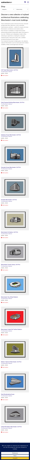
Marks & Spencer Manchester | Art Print (11, 362)
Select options (5, 75)
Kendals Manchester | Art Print (9, 199)
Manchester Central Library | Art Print (10, 264)
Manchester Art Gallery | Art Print (9, 232)
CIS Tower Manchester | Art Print (9, 70)
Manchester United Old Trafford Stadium (11, 329)
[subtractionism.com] (6, 2)
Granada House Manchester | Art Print (11, 167)
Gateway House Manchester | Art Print (11, 135)
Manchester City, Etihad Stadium (9, 297)
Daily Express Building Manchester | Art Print (12, 102)
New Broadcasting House (7, 394)
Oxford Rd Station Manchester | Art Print (11, 426)
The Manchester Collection (6, 71)
